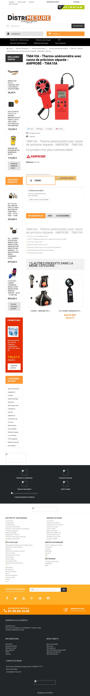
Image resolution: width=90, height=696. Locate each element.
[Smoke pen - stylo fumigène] (13, 73)
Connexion (15, 34)
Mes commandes (52, 644)
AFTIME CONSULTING (52, 562)
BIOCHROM (9, 568)
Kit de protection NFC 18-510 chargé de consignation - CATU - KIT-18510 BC (14, 345)
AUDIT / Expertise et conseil (53, 545)
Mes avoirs (50, 646)
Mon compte (53, 639)
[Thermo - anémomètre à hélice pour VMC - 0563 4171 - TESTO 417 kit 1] (41, 291)
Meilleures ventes (13, 58)
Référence (29, 162)
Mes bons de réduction (54, 652)
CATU (7, 573)
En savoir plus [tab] (35, 215)
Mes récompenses (52, 654)
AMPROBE (48, 564)
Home (11, 48)
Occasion (48, 553)
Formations (48, 547)
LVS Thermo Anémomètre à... (70, 311)
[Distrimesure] (29, 18)
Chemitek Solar (10, 577)
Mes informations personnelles (56, 650)
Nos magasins (10, 650)
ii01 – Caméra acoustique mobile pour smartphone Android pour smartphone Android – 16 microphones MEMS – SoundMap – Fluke (13, 248)
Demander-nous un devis (78, 611)
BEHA (47, 566)
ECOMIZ (49, 693)
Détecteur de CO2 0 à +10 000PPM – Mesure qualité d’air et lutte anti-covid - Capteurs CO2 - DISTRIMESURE (14, 118)
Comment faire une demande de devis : (38, 174)
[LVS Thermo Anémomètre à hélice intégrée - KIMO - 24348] (70, 291)
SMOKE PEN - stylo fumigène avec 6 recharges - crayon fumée (13, 85)
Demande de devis (53, 2)
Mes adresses (51, 648)
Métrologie (48, 551)
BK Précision (9, 569)
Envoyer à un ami (34, 133)
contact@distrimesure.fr (13, 672)
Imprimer (32, 136)
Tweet (31, 129)
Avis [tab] (50, 215)
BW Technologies (10, 571)
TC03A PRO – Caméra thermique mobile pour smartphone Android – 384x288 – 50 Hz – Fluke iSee (14, 288)
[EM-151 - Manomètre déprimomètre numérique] (13, 140)
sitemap (8, 654)
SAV (46, 555)
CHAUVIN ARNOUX (11, 575)
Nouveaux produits (13, 180)
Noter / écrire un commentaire (39, 199)
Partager (40, 129)
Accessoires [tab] (62, 215)
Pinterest (60, 129)
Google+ (50, 129)
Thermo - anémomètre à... (40, 311)
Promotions (14, 320)
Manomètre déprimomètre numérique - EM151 (14, 151)
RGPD (7, 652)
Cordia (7, 579)
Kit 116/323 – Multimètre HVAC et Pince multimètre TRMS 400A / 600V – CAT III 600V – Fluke (13, 210)
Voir (46, 557)
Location (47, 549)
